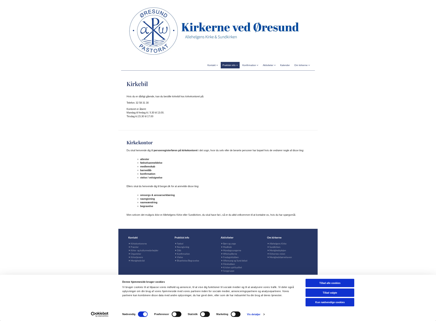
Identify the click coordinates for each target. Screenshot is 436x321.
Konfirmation (249, 65)
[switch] (176, 314)
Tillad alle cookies (329, 283)
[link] (212, 65)
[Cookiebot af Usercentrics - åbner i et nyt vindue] (100, 314)
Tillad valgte (330, 292)
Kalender (285, 65)
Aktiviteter (268, 65)
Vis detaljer (253, 314)
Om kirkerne (301, 65)
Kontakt (211, 65)
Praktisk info (229, 65)
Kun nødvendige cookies (330, 302)
